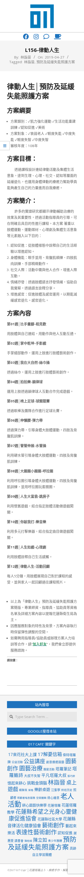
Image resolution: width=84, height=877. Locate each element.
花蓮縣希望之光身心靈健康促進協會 (43, 815)
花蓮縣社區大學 (50, 819)
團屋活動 (49, 769)
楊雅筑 (23, 790)
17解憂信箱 (50, 754)
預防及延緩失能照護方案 (55, 61)
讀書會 (19, 840)
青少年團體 (55, 840)
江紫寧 (55, 790)
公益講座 (34, 761)
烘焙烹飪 (66, 790)
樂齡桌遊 (42, 789)
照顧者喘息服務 (26, 797)
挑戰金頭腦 (37, 783)
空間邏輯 (41, 797)
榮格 (30, 790)
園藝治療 (30, 768)
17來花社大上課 (22, 754)
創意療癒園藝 (55, 762)
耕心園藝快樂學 (34, 805)
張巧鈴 (71, 776)
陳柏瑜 (28, 840)
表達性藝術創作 (36, 832)
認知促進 (65, 832)
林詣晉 (29, 61)
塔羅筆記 (63, 769)
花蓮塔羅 (54, 805)
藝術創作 (53, 825)
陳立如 (40, 840)
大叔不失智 (32, 775)
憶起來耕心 (16, 783)
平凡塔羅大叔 (53, 775)
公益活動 (17, 762)
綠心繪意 (53, 798)
